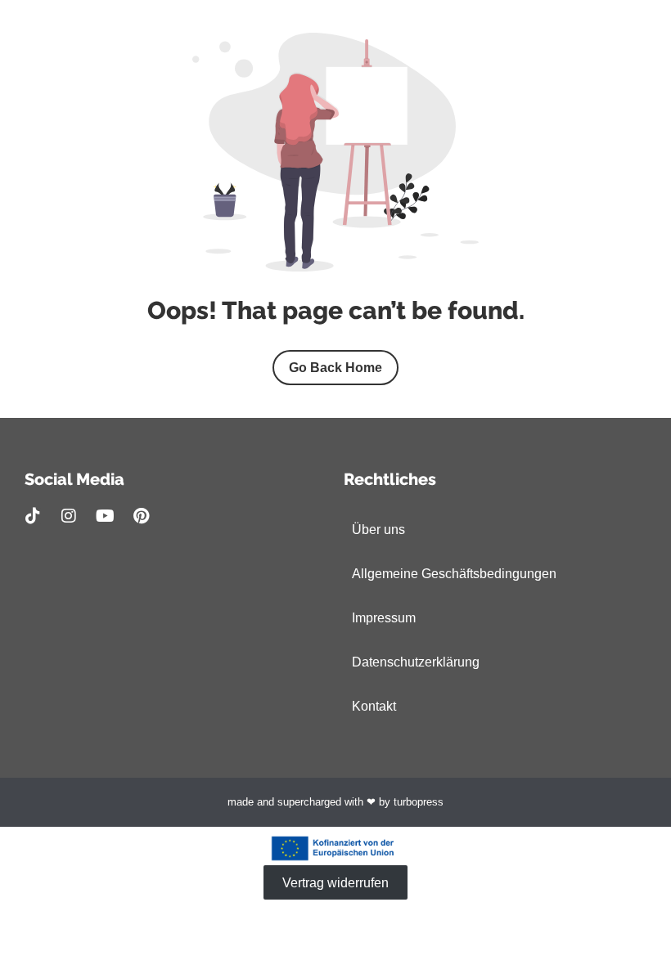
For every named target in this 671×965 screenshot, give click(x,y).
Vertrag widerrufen (335, 882)
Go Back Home (335, 368)
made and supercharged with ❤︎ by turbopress (335, 802)
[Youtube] (105, 516)
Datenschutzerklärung (416, 662)
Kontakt (374, 706)
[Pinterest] (141, 516)
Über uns (378, 529)
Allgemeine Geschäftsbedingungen (454, 574)
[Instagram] (69, 516)
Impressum (384, 618)
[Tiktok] (33, 516)
